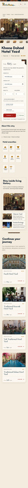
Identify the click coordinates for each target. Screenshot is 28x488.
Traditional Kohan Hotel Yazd (14, 373)
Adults (5, 90)
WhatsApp (21, 115)
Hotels (8, 14)
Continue (8, 115)
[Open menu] (25, 4)
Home (4, 14)
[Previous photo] (2, 29)
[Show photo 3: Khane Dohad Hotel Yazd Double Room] (14, 41)
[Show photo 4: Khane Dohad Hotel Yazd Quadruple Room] (21, 41)
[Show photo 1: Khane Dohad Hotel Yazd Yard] (2, 41)
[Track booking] (21, 4)
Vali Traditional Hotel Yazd (13, 340)
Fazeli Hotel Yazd (11, 274)
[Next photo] (25, 29)
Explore (20, 280)
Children (17, 90)
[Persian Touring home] (8, 4)
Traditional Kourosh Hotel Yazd (12, 307)
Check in (5, 73)
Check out (6, 80)
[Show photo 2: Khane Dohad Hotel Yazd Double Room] (8, 41)
